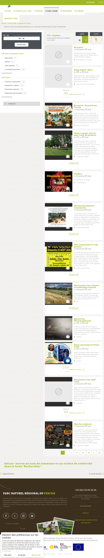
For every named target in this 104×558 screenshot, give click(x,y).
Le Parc (7, 11)
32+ (83, 453)
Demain (9, 62)
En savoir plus (6, 551)
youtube (32, 515)
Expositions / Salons (14, 85)
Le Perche (38, 11)
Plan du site (68, 554)
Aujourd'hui (10, 58)
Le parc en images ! (13, 523)
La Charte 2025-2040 (22, 11)
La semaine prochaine (14, 69)
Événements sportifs (13, 89)
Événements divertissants (15, 93)
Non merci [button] (7, 555)
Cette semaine (11, 65)
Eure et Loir (54, 547)
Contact (85, 513)
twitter (15, 515)
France (65, 547)
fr (101, 2)
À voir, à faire (52, 11)
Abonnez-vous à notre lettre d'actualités (85, 521)
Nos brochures (85, 506)
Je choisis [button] (21, 555)
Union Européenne (78, 547)
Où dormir (79, 11)
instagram (23, 515)
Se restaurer (66, 11)
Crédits (60, 554)
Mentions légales (50, 554)
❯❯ (99, 453)
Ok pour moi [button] (36, 555)
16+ (77, 453)
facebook (6, 515)
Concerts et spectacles (15, 81)
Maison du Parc (11, 18)
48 (89, 453)
